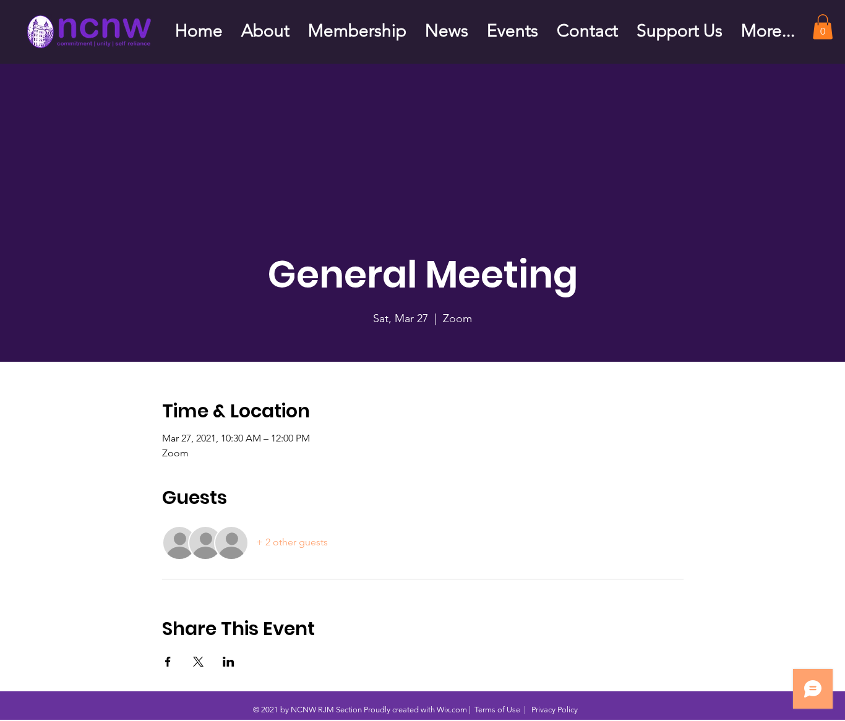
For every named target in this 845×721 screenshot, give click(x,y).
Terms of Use (497, 709)
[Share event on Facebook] (168, 662)
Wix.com (452, 709)
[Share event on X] (198, 662)
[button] (822, 27)
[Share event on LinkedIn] (228, 662)
